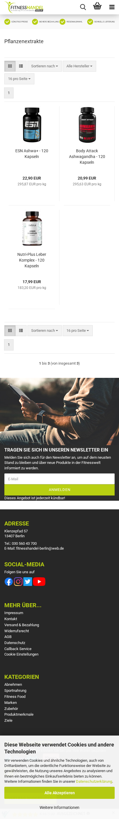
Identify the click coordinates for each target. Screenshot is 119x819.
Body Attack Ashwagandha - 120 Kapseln (87, 156)
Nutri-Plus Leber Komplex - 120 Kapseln (31, 260)
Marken (10, 702)
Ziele (8, 720)
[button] (10, 66)
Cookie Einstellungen (21, 654)
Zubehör (11, 708)
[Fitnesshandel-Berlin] (21, 7)
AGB (8, 637)
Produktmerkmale (19, 714)
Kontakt (10, 619)
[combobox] (44, 66)
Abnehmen (13, 684)
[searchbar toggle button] (83, 7)
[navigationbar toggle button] (112, 7)
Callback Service (17, 649)
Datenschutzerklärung (94, 781)
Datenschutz (14, 643)
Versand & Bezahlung (21, 625)
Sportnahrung (15, 690)
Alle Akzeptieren (59, 793)
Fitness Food (14, 696)
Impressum (13, 613)
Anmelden (59, 489)
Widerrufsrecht (16, 631)
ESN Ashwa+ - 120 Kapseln (31, 153)
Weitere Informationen (59, 807)
